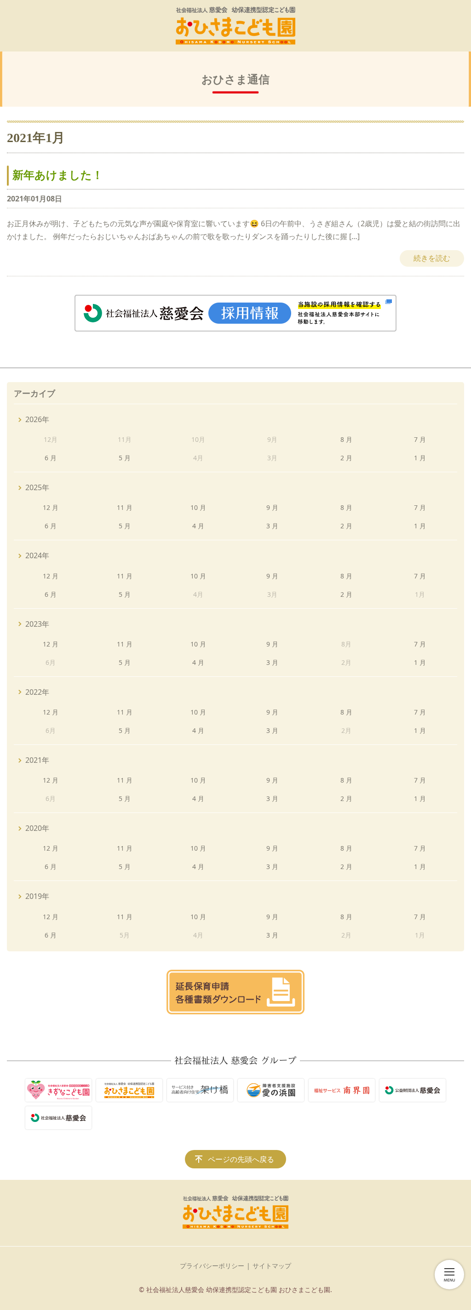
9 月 (272, 507)
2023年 (37, 624)
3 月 (272, 525)
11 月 (124, 507)
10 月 (198, 507)
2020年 (37, 828)
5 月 (125, 457)
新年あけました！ (57, 175)
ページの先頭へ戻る (241, 1159)
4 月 (198, 525)
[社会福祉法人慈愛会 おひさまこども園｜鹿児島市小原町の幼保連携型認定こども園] (235, 26)
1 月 (420, 457)
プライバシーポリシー (212, 1265)
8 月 (346, 439)
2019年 (37, 896)
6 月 (51, 457)
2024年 (37, 555)
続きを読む (432, 258)
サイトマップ (272, 1265)
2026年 (37, 419)
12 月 (50, 507)
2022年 (37, 692)
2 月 (346, 457)
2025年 (37, 487)
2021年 (37, 760)
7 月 (420, 439)
